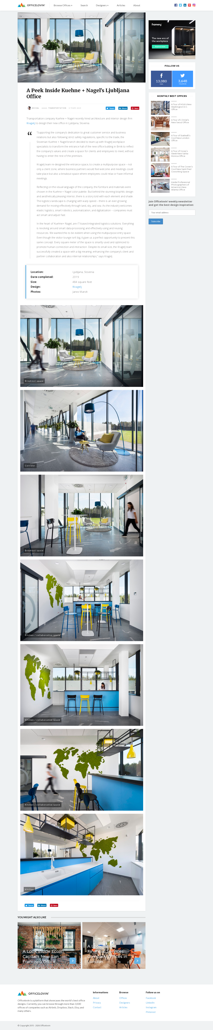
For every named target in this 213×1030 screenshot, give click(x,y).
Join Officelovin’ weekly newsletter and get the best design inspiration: (171, 203)
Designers (124, 1002)
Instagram (151, 1007)
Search (84, 5)
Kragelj (31, 123)
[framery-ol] (172, 39)
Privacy (97, 1002)
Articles (121, 5)
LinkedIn (150, 1002)
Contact (97, 1007)
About (136, 5)
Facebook (151, 998)
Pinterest (151, 1012)
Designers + (102, 5)
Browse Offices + (63, 5)
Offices (123, 998)
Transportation (57, 108)
